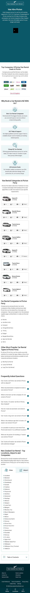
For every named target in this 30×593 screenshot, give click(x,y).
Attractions (18, 575)
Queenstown (8, 530)
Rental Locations (19, 573)
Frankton (7, 487)
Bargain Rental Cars (8, 336)
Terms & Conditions (15, 581)
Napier (6, 514)
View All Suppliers (15, 93)
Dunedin (7, 484)
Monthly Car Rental (8, 361)
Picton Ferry (8, 523)
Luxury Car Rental (7, 364)
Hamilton (7, 494)
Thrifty (4, 330)
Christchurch (8, 480)
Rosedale (7, 532)
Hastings (7, 498)
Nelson (6, 516)
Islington (7, 503)
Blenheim (7, 478)
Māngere (7, 507)
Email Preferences (6, 581)
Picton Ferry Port (9, 526)
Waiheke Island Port (10, 541)
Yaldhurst (7, 548)
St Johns (7, 537)
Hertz (4, 342)
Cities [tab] (11, 470)
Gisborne (7, 489)
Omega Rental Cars (8, 328)
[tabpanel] (15, 512)
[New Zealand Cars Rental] (15, 3)
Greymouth (8, 491)
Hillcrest (7, 500)
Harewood (7, 496)
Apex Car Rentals (7, 339)
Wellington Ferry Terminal (12, 546)
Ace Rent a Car (7, 322)
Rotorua (7, 535)
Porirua (7, 528)
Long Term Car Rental (8, 367)
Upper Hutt (8, 539)
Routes (5, 319)
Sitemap (19, 583)
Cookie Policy (13, 583)
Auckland (7, 475)
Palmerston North (10, 519)
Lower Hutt (8, 505)
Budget (5, 333)
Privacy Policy (25, 581)
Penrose (7, 521)
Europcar (5, 325)
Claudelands (8, 482)
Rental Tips (18, 577)
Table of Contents (13, 557)
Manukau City (8, 510)
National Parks (5, 577)
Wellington (7, 544)
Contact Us (4, 575)
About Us (4, 573)
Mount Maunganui (9, 512)
